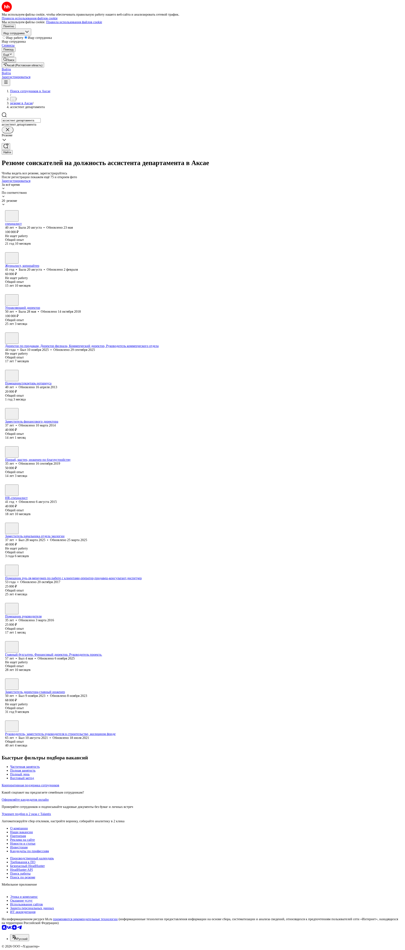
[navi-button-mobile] (6, 82)
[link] (9, 59)
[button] (6, 69)
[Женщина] (12, 216)
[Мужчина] (12, 338)
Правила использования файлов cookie (74, 22)
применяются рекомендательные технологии (85, 919)
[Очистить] (8, 129)
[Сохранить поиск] (6, 146)
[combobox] (21, 120)
